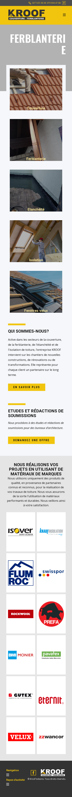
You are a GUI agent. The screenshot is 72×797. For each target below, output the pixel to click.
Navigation (12, 770)
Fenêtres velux (36, 311)
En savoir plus (26, 387)
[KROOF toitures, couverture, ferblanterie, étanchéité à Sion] (26, 15)
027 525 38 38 (39, 3)
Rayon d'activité (15, 780)
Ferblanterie (36, 159)
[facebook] (64, 3)
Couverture (36, 108)
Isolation (36, 260)
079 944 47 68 (54, 3)
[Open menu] (64, 14)
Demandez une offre (31, 440)
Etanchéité (36, 209)
